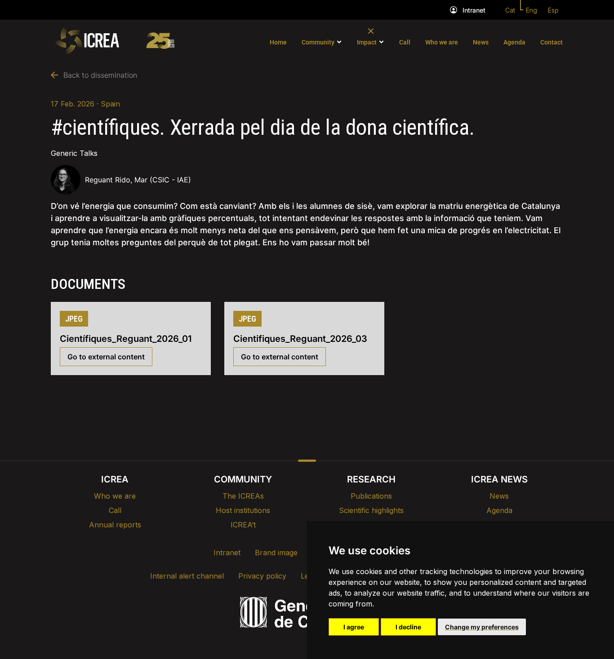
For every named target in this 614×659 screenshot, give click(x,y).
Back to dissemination (100, 75)
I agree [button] (353, 627)
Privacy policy (262, 575)
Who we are (441, 42)
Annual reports (115, 524)
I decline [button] (408, 627)
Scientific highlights (371, 510)
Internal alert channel (187, 575)
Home (278, 42)
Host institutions (243, 510)
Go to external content (106, 356)
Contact (551, 42)
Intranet (474, 10)
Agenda (514, 42)
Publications (371, 495)
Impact (367, 42)
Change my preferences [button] (482, 627)
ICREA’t (243, 524)
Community (318, 42)
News (481, 42)
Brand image (276, 552)
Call (404, 42)
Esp (553, 10)
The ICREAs (243, 495)
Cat (510, 10)
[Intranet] (453, 9)
